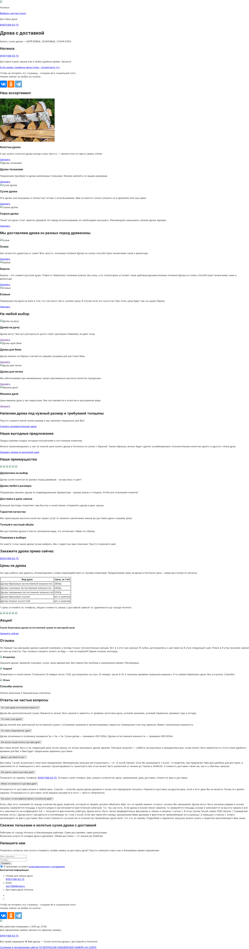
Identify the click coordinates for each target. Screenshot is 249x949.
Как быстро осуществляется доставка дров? (20, 742)
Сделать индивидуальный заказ (18, 426)
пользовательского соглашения (47, 866)
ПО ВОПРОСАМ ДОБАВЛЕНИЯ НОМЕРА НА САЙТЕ (68, 947)
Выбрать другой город (13, 13)
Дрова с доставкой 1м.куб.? (13, 757)
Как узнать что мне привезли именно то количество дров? (26, 799)
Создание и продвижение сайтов (19, 947)
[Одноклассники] (10, 84)
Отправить (5, 863)
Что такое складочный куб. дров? (16, 731)
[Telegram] (18, 84)
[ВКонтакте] (3, 84)
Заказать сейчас (9, 633)
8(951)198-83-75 (9, 24)
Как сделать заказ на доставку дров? (17, 772)
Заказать (5, 159)
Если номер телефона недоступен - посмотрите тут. (30, 67)
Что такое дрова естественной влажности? (20, 707)
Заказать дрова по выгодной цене (19, 452)
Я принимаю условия (34, 866)
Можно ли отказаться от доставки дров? (19, 784)
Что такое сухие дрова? (11, 719)
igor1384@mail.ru (15, 886)
